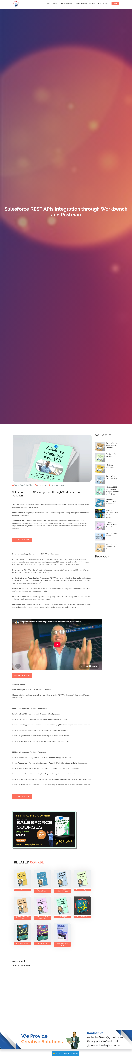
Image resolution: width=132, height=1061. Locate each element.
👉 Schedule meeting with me (65, 1053)
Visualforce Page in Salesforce (112, 455)
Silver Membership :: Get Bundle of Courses (112, 546)
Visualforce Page (81, 890)
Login (115, 3)
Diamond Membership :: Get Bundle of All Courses (112, 513)
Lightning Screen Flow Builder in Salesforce (111, 445)
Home (49, 3)
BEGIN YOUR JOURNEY (22, 540)
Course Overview (66, 3)
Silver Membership (22, 943)
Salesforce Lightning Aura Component (111, 501)
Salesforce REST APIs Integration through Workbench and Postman (113, 490)
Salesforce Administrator (21, 890)
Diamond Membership (82, 917)
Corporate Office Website (111, 534)
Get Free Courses (81, 3)
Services (92, 3)
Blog (99, 3)
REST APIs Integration (61, 917)
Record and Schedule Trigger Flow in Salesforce (112, 524)
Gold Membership (42, 943)
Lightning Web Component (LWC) (112, 477)
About (55, 3)
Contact (106, 3)
